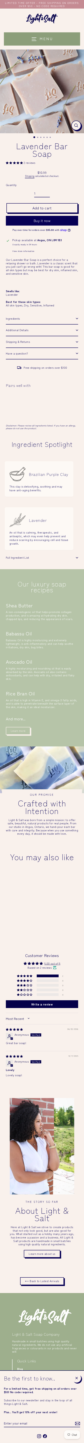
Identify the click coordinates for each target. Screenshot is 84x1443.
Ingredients (13, 318)
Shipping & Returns (18, 342)
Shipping (30, 175)
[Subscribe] (77, 1423)
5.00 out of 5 (52, 963)
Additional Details (17, 330)
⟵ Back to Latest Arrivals (42, 1281)
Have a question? (17, 353)
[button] (15, 163)
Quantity (11, 185)
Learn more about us (42, 1254)
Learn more (18, 731)
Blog (20, 1369)
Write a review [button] (42, 1004)
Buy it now (42, 220)
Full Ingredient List (17, 557)
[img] (14, 1029)
